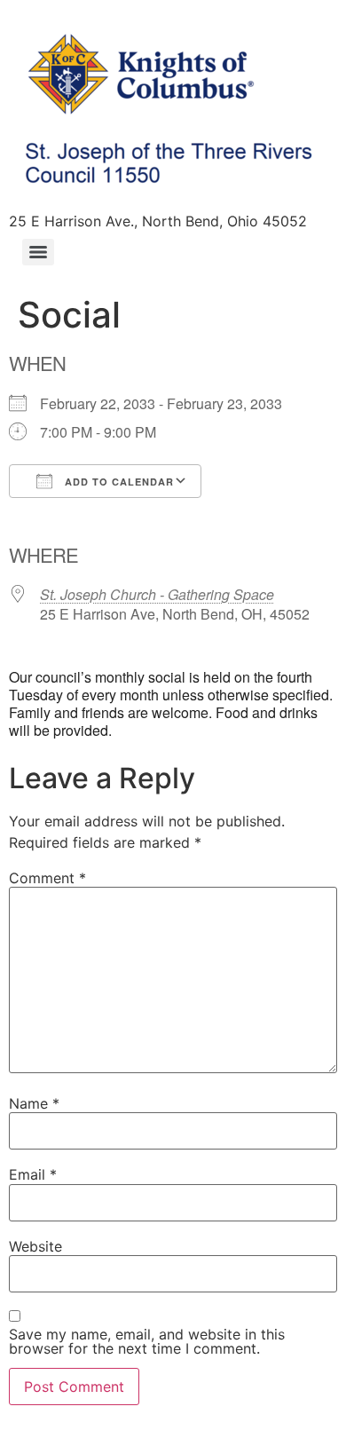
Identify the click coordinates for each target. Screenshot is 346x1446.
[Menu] (38, 252)
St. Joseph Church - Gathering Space (157, 594)
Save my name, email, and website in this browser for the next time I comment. (147, 1341)
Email (33, 1174)
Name (34, 1103)
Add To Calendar (117, 481)
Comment (47, 878)
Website (35, 1246)
